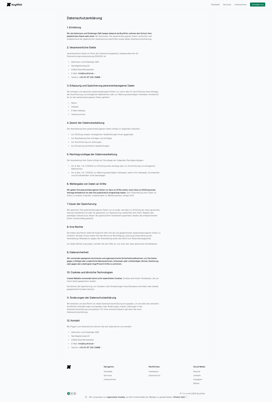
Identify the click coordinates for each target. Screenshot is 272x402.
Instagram (197, 379)
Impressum (154, 371)
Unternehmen (240, 4)
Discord (196, 371)
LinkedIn (197, 375)
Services (227, 4)
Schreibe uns (258, 4)
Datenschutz (154, 375)
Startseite (215, 4)
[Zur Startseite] (14, 4)
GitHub (196, 383)
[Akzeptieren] (86, 397)
